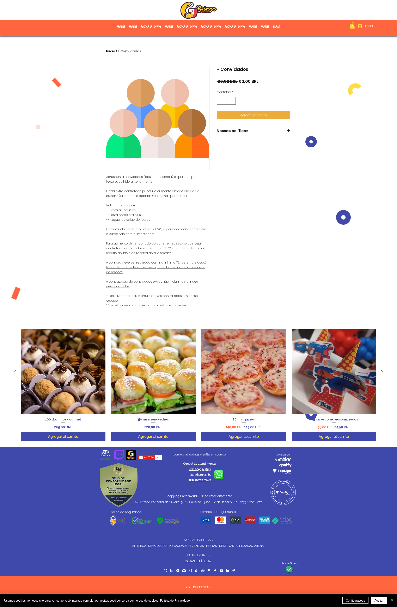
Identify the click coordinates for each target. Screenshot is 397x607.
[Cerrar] (392, 600)
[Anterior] (14, 371)
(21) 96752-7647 (200, 480)
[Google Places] (209, 570)
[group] (198, 385)
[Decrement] (220, 101)
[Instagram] (190, 570)
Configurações (355, 600)
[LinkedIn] (227, 570)
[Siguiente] (382, 371)
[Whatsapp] (165, 570)
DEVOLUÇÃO (157, 545)
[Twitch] (172, 570)
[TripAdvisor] (203, 570)
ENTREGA (139, 545)
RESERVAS (226, 545)
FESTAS (211, 545)
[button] (352, 25)
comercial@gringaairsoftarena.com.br (200, 454)
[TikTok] (196, 570)
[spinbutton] (226, 101)
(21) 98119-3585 (200, 474)
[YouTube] (221, 570)
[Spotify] (178, 570)
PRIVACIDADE (178, 545)
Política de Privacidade (175, 600)
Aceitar (379, 600)
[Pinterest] (234, 570)
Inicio (110, 51)
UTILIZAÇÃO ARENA (250, 545)
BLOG (207, 561)
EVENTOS (197, 545)
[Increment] (232, 101)
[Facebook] (215, 570)
